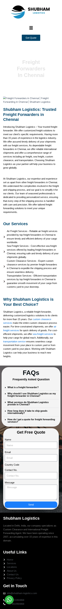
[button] (31, 28)
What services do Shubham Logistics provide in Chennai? (28, 403)
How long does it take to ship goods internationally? (27, 412)
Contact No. (11, 470)
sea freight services (43, 334)
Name (8, 439)
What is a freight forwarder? (23, 387)
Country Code (12, 465)
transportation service (14, 341)
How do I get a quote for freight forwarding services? (31, 420)
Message (9, 482)
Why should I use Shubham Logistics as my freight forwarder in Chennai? (31, 394)
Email (8, 452)
